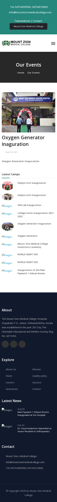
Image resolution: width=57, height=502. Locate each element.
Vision (9, 375)
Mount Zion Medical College (28, 26)
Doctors (36, 382)
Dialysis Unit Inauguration (32, 183)
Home (20, 72)
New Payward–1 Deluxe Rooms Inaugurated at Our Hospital (33, 413)
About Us (11, 369)
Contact (38, 21)
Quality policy (39, 375)
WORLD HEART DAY (28, 254)
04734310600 (40, 7)
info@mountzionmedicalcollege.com (25, 462)
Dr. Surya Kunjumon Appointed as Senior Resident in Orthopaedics (35, 430)
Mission (36, 369)
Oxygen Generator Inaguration (34, 223)
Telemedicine (22, 21)
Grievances (12, 388)
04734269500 (23, 7)
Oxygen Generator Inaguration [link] (20, 161)
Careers (10, 382)
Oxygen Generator (28, 235)
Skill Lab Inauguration (29, 205)
